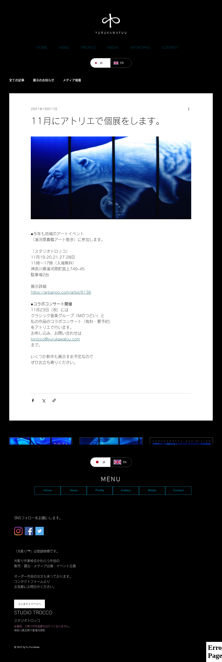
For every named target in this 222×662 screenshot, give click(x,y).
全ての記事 (16, 80)
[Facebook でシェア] (33, 400)
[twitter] (39, 531)
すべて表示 (205, 429)
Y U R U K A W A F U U (111, 33)
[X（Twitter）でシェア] (43, 400)
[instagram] (18, 531)
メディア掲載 (72, 80)
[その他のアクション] (188, 109)
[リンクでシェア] (54, 400)
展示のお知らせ (43, 80)
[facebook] (29, 531)
